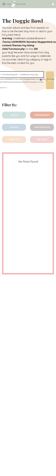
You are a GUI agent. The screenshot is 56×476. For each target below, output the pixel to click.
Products (14, 139)
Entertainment (42, 115)
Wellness (42, 139)
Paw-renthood (42, 127)
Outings (14, 127)
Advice (14, 115)
